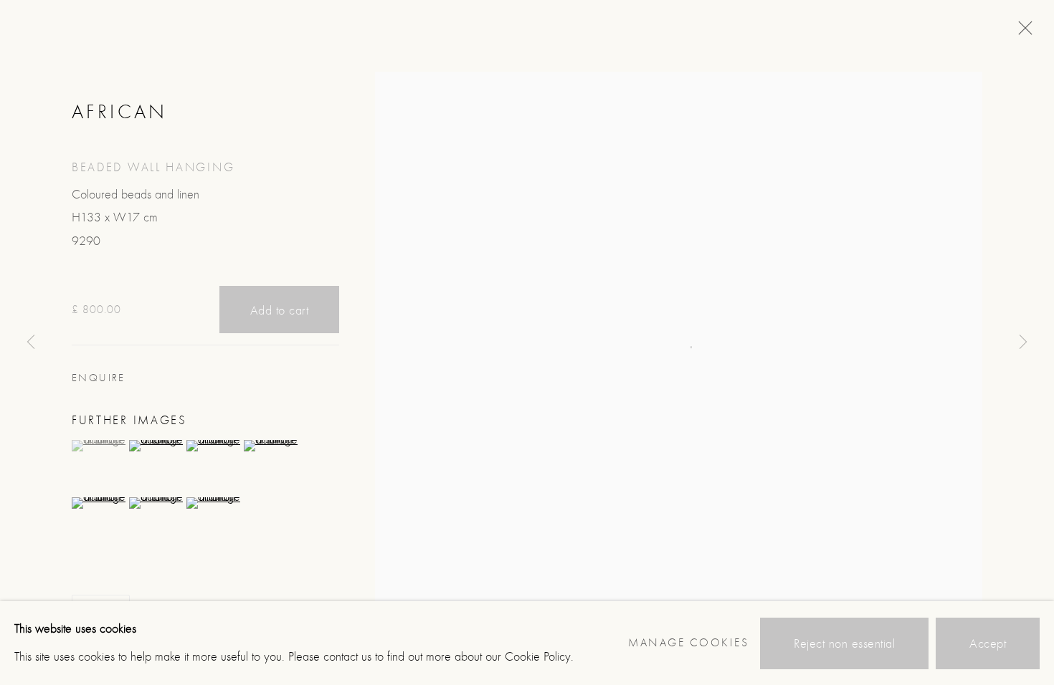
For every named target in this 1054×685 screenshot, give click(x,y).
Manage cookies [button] (688, 642)
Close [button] (1021, 32)
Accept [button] (987, 643)
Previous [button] (31, 342)
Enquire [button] (98, 378)
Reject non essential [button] (844, 643)
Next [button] (1023, 342)
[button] (98, 445)
